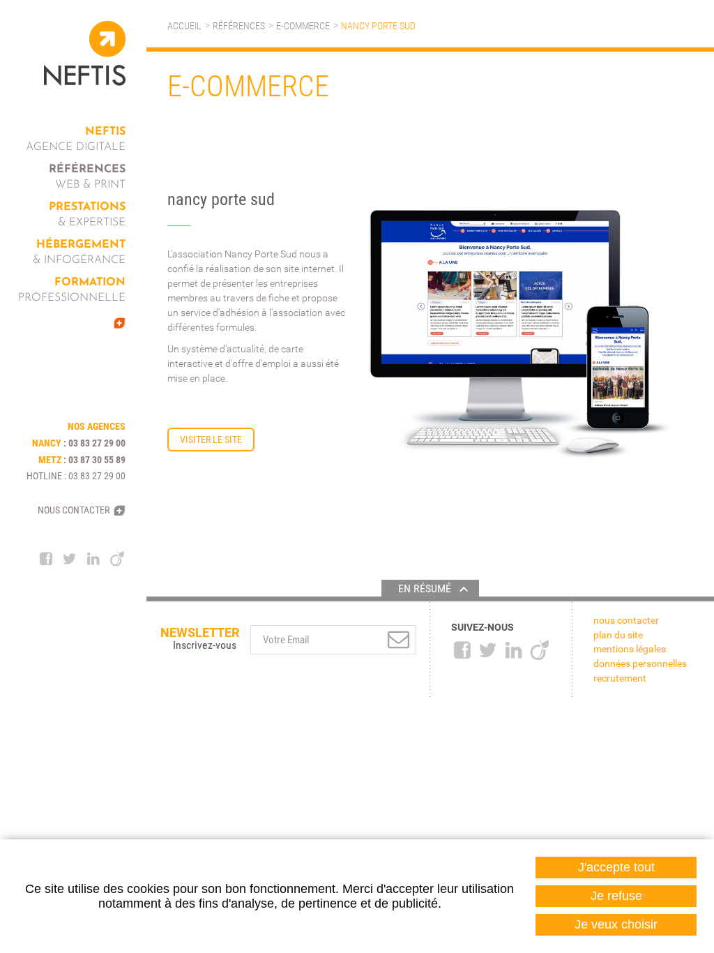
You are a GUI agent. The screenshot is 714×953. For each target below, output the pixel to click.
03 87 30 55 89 (97, 459)
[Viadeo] (117, 558)
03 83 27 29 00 (97, 443)
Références (239, 25)
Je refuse (616, 896)
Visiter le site (211, 439)
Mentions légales (629, 648)
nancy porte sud (378, 25)
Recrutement (619, 678)
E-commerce (303, 25)
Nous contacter (73, 510)
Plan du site (618, 634)
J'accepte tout (616, 867)
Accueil (184, 25)
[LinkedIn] (93, 558)
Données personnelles (640, 663)
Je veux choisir (616, 924)
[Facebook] (46, 558)
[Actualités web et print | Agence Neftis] (80, 323)
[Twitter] (69, 558)
